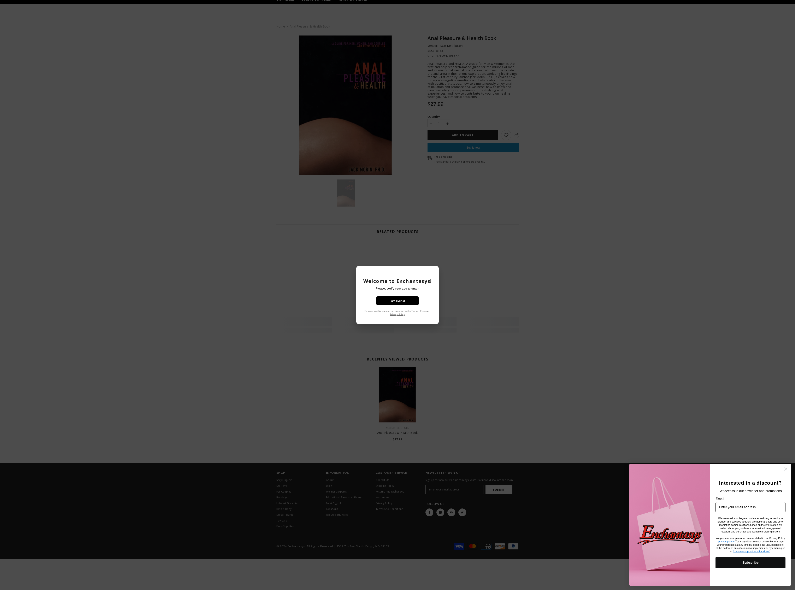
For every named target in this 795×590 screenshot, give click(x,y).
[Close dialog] (785, 469)
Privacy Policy (397, 314)
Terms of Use (418, 311)
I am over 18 (397, 300)
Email (720, 499)
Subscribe (750, 562)
